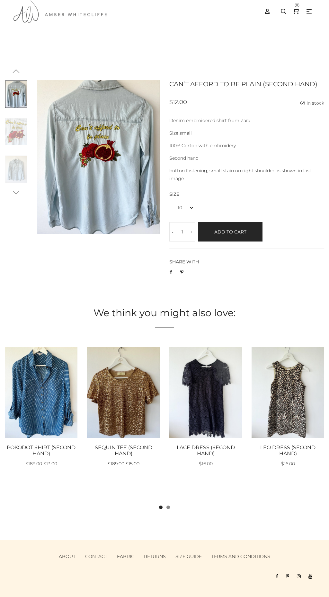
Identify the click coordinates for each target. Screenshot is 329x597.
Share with (184, 262)
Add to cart (230, 232)
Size (174, 194)
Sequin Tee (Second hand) (123, 450)
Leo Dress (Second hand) (288, 450)
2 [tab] (168, 507)
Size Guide (188, 556)
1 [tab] (161, 507)
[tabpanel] (41, 410)
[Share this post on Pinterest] (181, 272)
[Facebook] (277, 576)
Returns (155, 556)
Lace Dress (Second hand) (206, 450)
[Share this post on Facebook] (171, 272)
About (67, 556)
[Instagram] (299, 576)
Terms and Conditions (240, 556)
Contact (96, 556)
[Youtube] (310, 576)
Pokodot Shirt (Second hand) (41, 450)
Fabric (125, 556)
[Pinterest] (287, 576)
